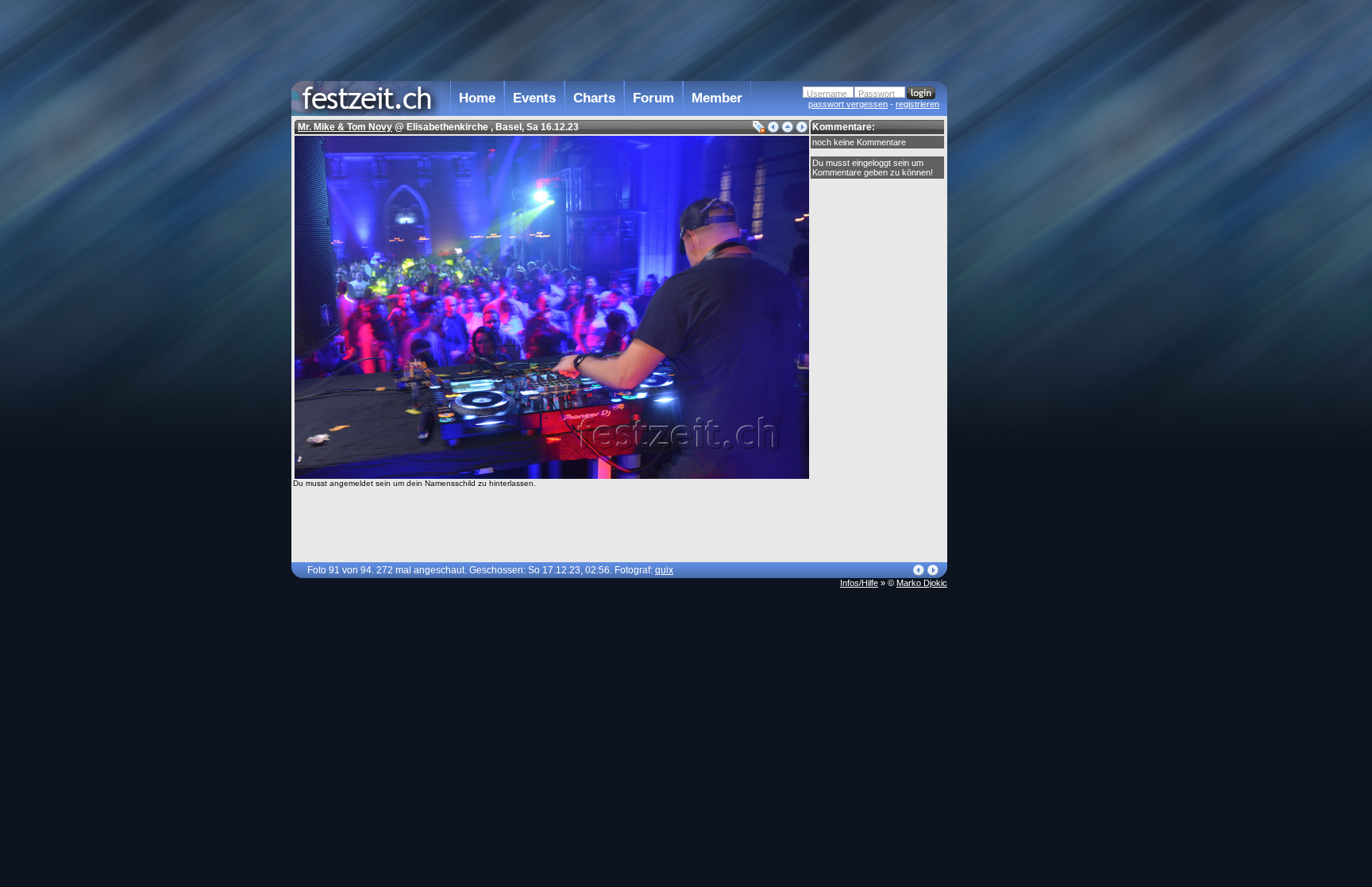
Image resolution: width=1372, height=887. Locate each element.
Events (534, 98)
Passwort (876, 93)
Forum (653, 98)
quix (664, 570)
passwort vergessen (848, 104)
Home (477, 98)
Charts (594, 98)
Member (717, 98)
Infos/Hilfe (859, 583)
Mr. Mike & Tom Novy (345, 127)
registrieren (917, 104)
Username (827, 93)
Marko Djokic (921, 583)
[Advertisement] (1017, 320)
